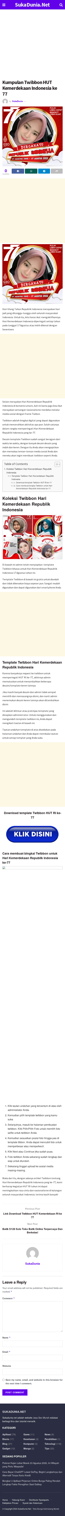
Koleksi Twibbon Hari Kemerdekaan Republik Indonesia (29, 470)
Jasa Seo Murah (41, 1417)
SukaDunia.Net (32, 5)
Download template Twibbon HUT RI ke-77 (34, 482)
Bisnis (5, 1439)
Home (5, 1499)
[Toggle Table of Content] (55, 464)
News (47, 1434)
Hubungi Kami (18, 1499)
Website (6, 1365)
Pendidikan (51, 1439)
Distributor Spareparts (39, 1499)
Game (27, 1434)
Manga (27, 1448)
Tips (47, 1448)
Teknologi (50, 1443)
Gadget (6, 1448)
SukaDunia (17, 101)
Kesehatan (29, 1439)
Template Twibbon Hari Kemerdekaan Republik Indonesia (33, 477)
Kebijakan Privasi (10, 1502)
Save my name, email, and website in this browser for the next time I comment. (34, 1381)
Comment (8, 1298)
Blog (4, 1443)
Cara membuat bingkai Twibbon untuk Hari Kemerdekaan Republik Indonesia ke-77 (34, 487)
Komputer (29, 1443)
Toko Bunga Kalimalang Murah (46, 1508)
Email (6, 1351)
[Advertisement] (32, 46)
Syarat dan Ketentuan (32, 1502)
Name (6, 1337)
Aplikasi (6, 1434)
